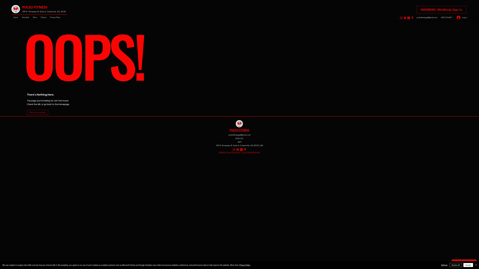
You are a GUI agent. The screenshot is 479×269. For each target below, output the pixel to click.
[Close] (476, 265)
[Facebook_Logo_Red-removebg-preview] (405, 18)
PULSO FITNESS (34, 7)
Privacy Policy (244, 265)
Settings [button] (444, 265)
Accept (468, 265)
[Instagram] (401, 18)
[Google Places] (412, 18)
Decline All (456, 265)
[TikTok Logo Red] (408, 18)
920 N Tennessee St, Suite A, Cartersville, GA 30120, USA (239, 145)
